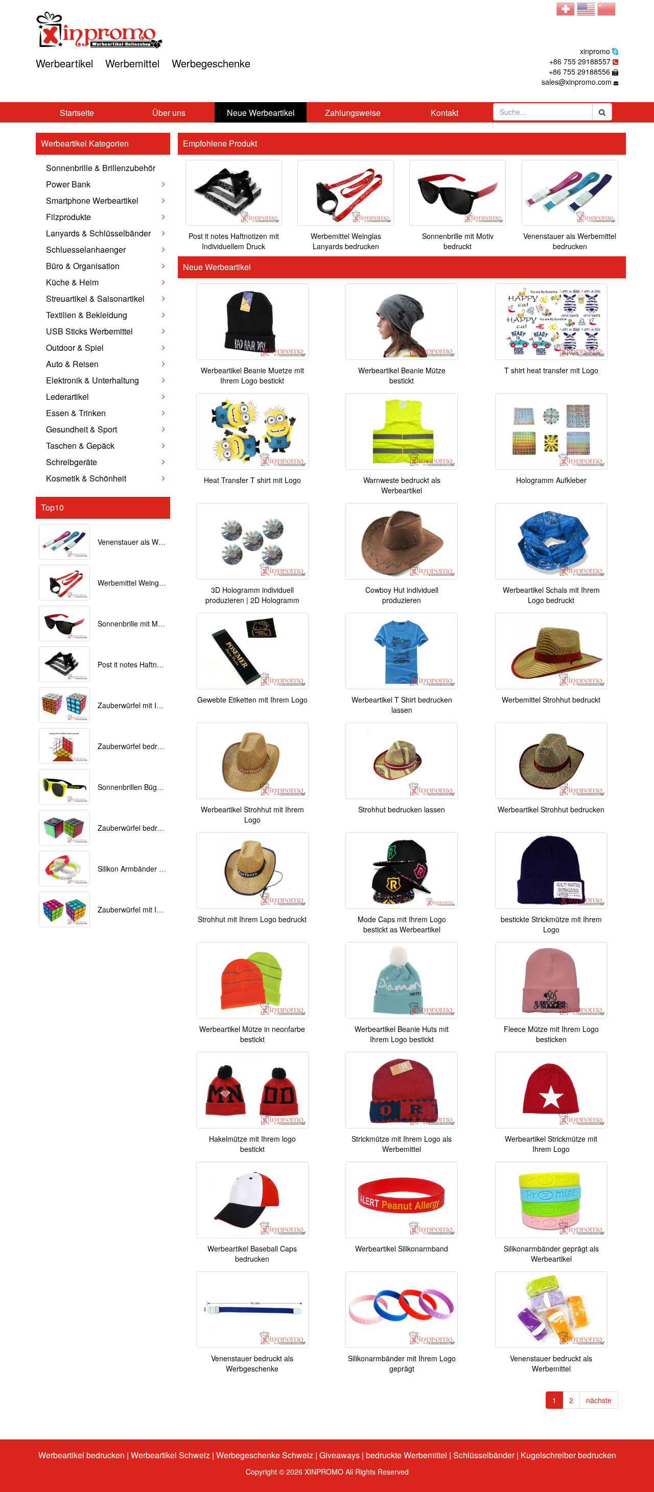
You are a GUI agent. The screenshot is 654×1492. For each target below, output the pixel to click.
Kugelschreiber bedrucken (568, 1455)
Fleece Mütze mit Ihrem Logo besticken (551, 1034)
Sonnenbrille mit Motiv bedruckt (148, 623)
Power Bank (68, 184)
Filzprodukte (68, 217)
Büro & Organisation (83, 266)
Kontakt (444, 112)
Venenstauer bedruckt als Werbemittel (551, 1363)
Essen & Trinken (76, 413)
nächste (599, 1400)
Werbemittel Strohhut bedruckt (551, 699)
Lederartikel (67, 396)
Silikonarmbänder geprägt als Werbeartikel (551, 1253)
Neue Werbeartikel (261, 112)
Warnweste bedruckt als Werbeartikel (401, 485)
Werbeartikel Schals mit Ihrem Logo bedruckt (551, 595)
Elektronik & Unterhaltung (92, 380)
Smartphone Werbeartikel (92, 200)
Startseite (77, 112)
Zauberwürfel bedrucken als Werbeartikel (164, 828)
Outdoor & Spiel (75, 347)
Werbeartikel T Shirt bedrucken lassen (402, 704)
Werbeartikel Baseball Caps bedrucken (252, 1253)
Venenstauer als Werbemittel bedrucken (162, 542)
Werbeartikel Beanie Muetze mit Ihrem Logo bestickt (252, 375)
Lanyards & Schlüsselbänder (98, 233)
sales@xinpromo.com (577, 82)
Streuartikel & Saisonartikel (95, 298)
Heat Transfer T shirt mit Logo (252, 480)
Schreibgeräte (71, 462)
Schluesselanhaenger (86, 249)
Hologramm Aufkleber (551, 480)
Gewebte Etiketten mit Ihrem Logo (252, 699)
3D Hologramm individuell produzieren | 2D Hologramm (252, 595)
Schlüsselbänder (484, 1455)
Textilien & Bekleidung (86, 315)
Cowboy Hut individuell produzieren (401, 595)
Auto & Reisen (72, 364)
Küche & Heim (72, 282)
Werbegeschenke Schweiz (264, 1455)
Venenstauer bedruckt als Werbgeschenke (252, 1363)
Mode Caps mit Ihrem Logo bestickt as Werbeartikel (402, 924)
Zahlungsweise (353, 112)
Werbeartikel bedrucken (81, 1455)
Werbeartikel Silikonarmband (401, 1248)
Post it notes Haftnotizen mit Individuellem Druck (234, 241)
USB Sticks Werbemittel (89, 331)
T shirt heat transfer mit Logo (551, 370)
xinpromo (595, 51)
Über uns (168, 112)
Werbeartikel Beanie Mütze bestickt (402, 375)
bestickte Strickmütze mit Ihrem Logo (551, 924)
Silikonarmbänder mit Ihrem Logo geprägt (402, 1363)
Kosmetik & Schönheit (86, 478)
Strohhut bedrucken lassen (401, 809)
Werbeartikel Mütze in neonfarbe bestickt (252, 1034)
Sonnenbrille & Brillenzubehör (100, 168)
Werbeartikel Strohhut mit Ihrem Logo (252, 814)
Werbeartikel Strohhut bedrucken (551, 809)
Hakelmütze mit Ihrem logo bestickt (252, 1144)
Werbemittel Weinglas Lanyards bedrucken (346, 241)
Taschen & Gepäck (80, 445)
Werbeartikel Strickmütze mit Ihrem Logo (551, 1144)
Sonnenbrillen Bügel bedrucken (148, 787)
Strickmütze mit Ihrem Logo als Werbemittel (402, 1144)
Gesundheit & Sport (81, 429)
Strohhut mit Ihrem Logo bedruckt (252, 919)
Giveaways (339, 1455)
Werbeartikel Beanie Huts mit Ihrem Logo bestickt (402, 1034)
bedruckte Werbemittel (406, 1455)
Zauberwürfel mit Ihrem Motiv (145, 909)
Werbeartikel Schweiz (170, 1455)
